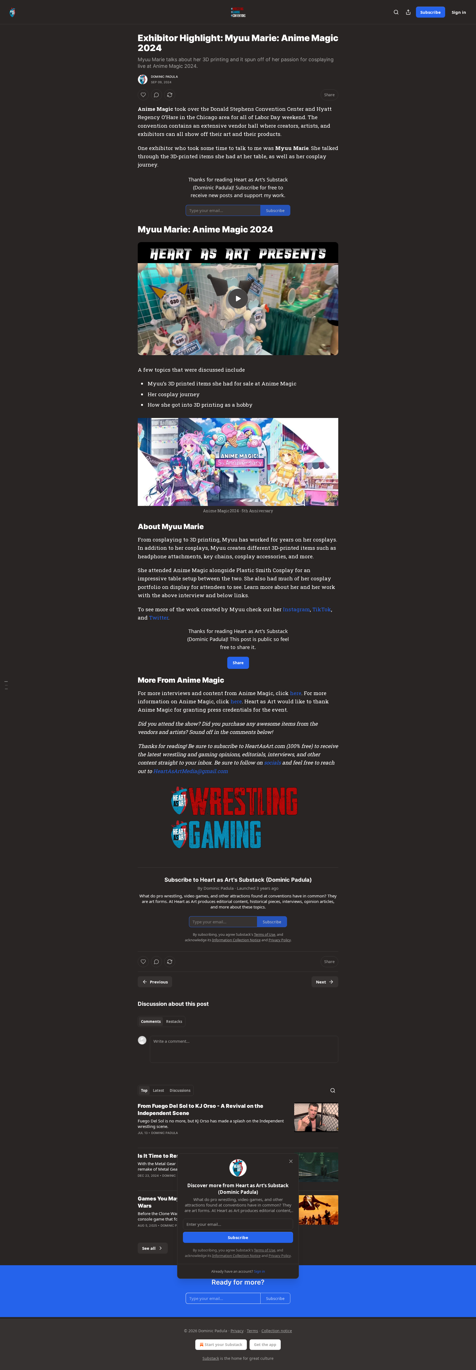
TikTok (321, 609)
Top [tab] (144, 1090)
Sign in (459, 12)
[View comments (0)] (156, 94)
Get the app (265, 1344)
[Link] (130, 229)
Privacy (237, 1330)
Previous (159, 982)
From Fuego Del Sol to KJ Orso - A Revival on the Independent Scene (200, 1109)
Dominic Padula (164, 77)
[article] (238, 1123)
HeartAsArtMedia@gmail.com (190, 771)
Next (321, 982)
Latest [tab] (158, 1090)
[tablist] (161, 1021)
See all (149, 1248)
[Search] (396, 12)
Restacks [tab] (174, 1021)
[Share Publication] (408, 12)
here (295, 693)
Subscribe (430, 12)
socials (272, 762)
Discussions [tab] (180, 1090)
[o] (238, 299)
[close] (290, 1161)
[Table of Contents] (6, 685)
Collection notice (276, 1330)
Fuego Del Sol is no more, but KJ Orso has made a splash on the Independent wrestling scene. (211, 1123)
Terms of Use (264, 1250)
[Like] (143, 94)
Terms (252, 1330)
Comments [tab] (151, 1021)
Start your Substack (223, 1344)
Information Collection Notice (236, 1255)
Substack (210, 1358)
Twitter (158, 617)
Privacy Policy (280, 1255)
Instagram (296, 609)
